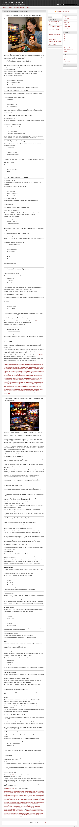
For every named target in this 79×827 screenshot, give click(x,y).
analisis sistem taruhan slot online (36, 791)
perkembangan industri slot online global (12, 807)
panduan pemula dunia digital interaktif (36, 374)
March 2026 (66, 24)
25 (64, 40)
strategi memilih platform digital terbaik (22, 389)
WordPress (47, 822)
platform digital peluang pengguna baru (23, 383)
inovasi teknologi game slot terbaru (11, 795)
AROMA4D (40, 354)
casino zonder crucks (68, 49)
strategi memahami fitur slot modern (23, 810)
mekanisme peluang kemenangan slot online (21, 796)
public (65, 51)
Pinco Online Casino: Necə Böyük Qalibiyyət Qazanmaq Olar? (55, 23)
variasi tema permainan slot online (37, 816)
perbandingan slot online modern (26, 802)
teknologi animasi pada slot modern (11, 813)
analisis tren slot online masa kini (12, 364)
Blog (28, 7)
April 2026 (66, 22)
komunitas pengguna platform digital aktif (19, 374)
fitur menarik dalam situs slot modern (36, 367)
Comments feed (67, 59)
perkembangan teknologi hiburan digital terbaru (13, 382)
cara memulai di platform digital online (28, 365)
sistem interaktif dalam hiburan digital (19, 385)
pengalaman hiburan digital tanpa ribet (15, 378)
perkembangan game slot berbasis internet (31, 805)
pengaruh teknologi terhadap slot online (33, 800)
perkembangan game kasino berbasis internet (13, 805)
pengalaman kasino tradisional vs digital (12, 799)
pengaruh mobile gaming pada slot (17, 800)
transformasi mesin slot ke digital (20, 814)
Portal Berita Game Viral (13, 3)
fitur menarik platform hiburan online (11, 368)
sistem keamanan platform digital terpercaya (13, 386)
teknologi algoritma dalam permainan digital (16, 390)
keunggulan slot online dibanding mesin (27, 795)
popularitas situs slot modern (19, 809)
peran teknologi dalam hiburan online (33, 379)
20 (64, 38)
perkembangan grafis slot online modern (12, 806)
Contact (10, 7)
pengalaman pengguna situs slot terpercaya (16, 379)
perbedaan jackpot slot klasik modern (17, 803)
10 (64, 36)
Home (4, 7)
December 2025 (67, 30)
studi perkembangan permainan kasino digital (31, 811)
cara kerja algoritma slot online (25, 364)
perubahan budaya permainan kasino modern (30, 807)
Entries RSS (59, 11)
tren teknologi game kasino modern (22, 816)
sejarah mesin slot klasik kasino (32, 809)
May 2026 (66, 20)
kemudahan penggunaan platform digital (30, 371)
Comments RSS (66, 11)
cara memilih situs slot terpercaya (13, 365)
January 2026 (67, 28)
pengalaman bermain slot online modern (28, 375)
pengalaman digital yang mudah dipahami (23, 376)
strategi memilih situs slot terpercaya (14, 811)
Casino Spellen (67, 47)
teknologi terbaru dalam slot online (32, 390)
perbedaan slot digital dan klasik (31, 803)
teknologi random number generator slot (27, 813)
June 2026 (66, 18)
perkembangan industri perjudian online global (30, 806)
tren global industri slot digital (33, 814)
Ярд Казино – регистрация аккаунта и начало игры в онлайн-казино (55, 34)
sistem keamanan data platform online (35, 385)
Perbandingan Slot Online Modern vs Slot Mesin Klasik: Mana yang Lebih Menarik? (24, 399)
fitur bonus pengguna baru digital (21, 367)
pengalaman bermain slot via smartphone (34, 798)
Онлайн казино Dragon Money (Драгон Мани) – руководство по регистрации (55, 43)
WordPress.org (67, 61)
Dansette (75, 826)
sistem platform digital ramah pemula (24, 387)
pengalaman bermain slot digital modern (17, 798)
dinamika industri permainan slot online (25, 792)
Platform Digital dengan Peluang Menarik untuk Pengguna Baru (23, 15)
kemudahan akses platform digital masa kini (13, 371)
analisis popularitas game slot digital (21, 791)
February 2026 (67, 26)
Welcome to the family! (19, 7)
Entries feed (66, 57)
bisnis (6, 788)
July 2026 (66, 16)
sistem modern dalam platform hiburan (30, 386)
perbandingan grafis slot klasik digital (11, 802)
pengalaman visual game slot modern (28, 799)
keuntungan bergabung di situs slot (23, 372)
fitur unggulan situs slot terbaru (25, 368)
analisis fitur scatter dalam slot (11, 789)
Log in (65, 56)
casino (65, 45)
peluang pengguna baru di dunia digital (12, 375)
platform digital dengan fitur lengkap (31, 382)
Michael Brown (11, 788)
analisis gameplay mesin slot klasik (25, 789)
